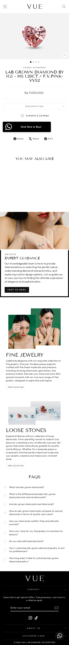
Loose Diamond (34, 67)
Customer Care (33, 636)
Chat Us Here (17, 290)
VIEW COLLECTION (16, 387)
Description (34, 106)
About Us (33, 628)
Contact (33, 589)
